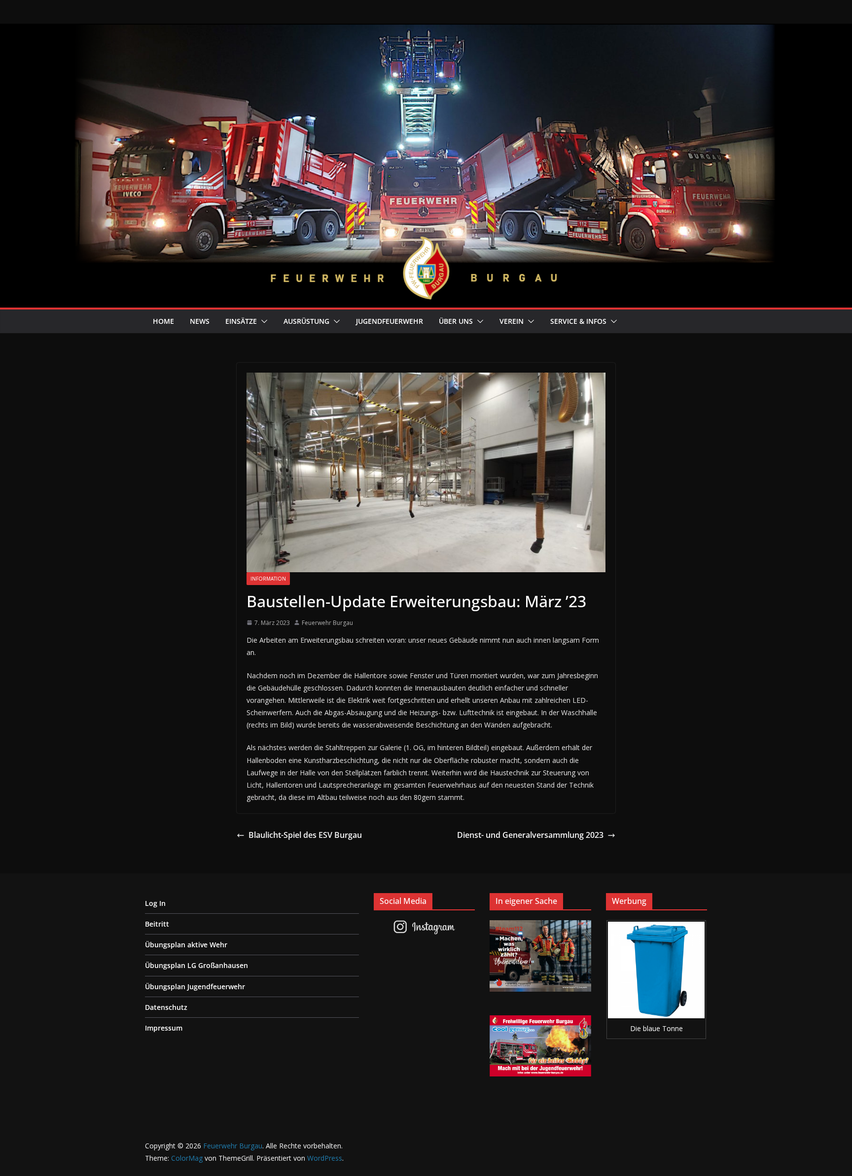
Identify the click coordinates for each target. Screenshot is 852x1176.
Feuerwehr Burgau (327, 623)
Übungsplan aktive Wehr (186, 944)
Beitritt (157, 924)
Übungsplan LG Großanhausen (196, 965)
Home (163, 321)
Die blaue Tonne (656, 1028)
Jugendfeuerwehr (389, 321)
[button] (262, 321)
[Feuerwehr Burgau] (426, 30)
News (200, 321)
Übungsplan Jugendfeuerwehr (195, 986)
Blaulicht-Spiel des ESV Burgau (305, 835)
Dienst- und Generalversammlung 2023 (530, 835)
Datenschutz (166, 1007)
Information (268, 578)
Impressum (163, 1028)
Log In (155, 903)
